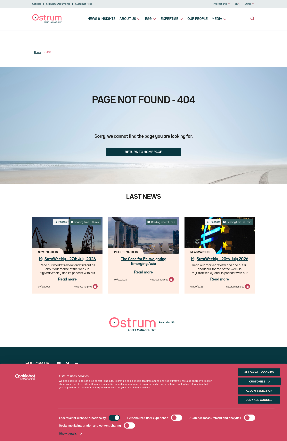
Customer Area (83, 4)
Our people (197, 18)
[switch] (176, 418)
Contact (36, 4)
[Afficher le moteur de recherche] (252, 18)
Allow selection (259, 390)
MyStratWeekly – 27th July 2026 (67, 259)
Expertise (169, 18)
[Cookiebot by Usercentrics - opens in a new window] (25, 377)
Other (248, 4)
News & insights (101, 18)
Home (37, 52)
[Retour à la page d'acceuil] (47, 21)
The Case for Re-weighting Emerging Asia (143, 261)
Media (217, 18)
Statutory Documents (58, 4)
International (220, 4)
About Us (127, 18)
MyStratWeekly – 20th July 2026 (219, 259)
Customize (257, 381)
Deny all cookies (259, 399)
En (236, 4)
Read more (67, 279)
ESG (148, 18)
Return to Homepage (143, 152)
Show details (68, 433)
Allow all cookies (259, 372)
